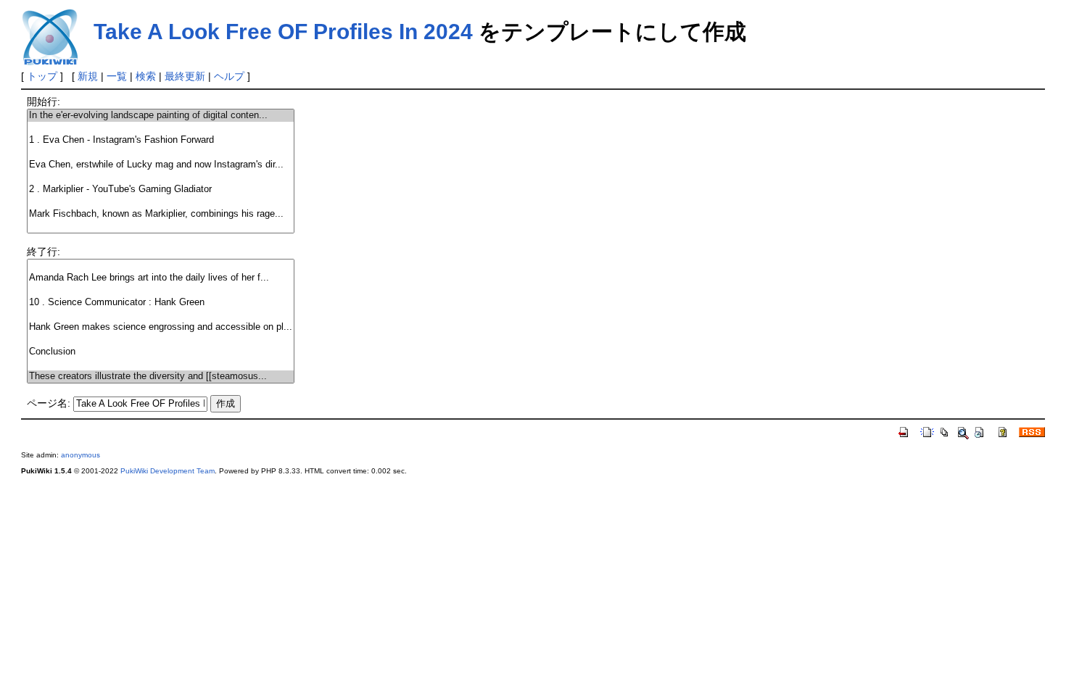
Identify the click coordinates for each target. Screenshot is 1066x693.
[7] (161, 202)
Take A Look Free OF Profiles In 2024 (283, 31)
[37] (161, 290)
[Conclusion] (161, 352)
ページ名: (48, 403)
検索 (146, 76)
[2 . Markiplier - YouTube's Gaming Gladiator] (161, 189)
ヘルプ (229, 76)
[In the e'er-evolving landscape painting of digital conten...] (161, 115)
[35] (161, 266)
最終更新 (185, 76)
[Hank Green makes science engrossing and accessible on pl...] (161, 327)
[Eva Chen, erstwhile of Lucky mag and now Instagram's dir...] (161, 165)
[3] (161, 152)
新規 (88, 76)
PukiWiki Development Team (167, 471)
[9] (161, 226)
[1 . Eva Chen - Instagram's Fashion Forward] (161, 140)
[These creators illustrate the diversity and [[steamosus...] (161, 376)
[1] (161, 128)
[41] (161, 339)
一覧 (117, 76)
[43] (161, 364)
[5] (161, 177)
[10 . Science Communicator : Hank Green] (161, 302)
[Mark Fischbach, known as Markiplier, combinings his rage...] (161, 214)
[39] (161, 315)
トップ (42, 76)
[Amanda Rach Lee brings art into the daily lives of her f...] (161, 278)
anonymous (80, 455)
